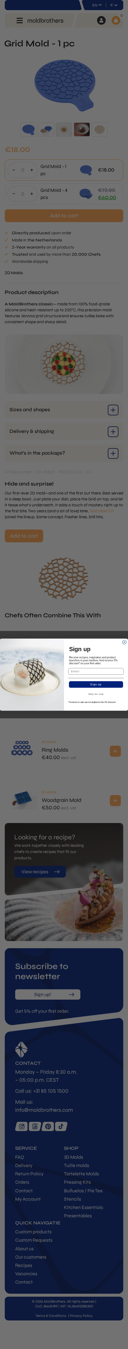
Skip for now (95, 694)
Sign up (96, 684)
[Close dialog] (124, 642)
